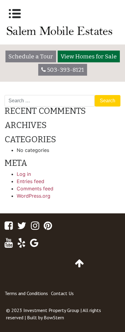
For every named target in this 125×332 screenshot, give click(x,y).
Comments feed (35, 189)
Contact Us (62, 293)
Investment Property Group (51, 310)
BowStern (54, 317)
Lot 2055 (17, 93)
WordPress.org (33, 196)
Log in (24, 174)
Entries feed (30, 181)
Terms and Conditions (26, 293)
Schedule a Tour (30, 56)
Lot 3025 (107, 93)
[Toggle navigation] (15, 14)
